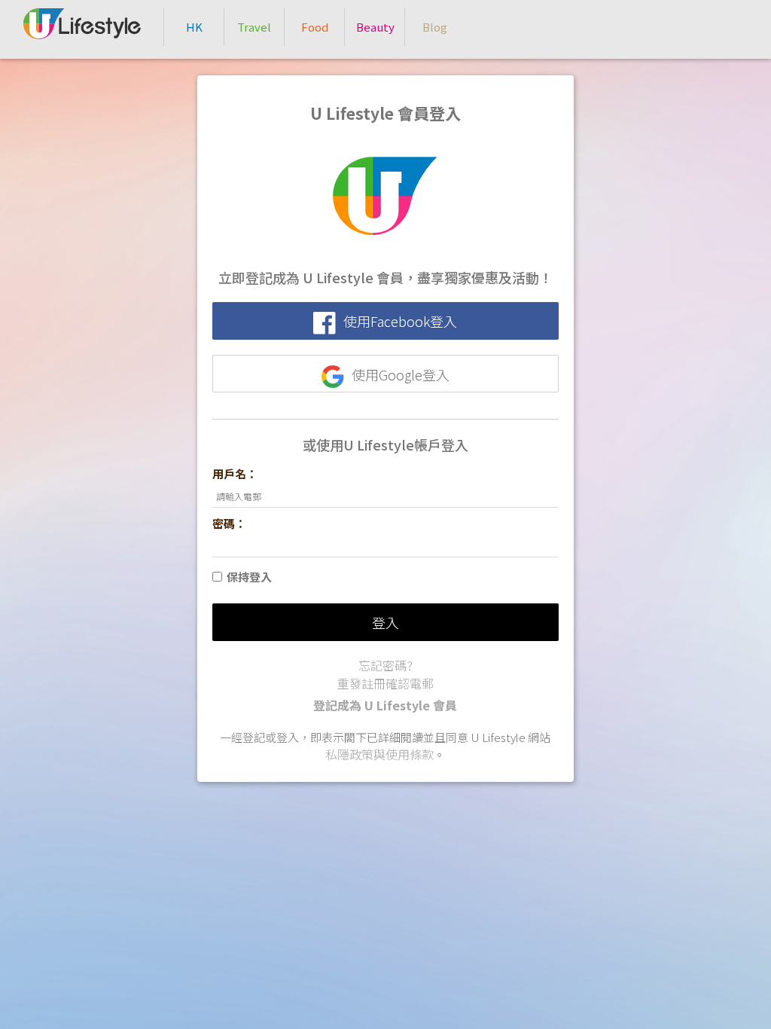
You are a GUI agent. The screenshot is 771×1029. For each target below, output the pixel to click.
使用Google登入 (400, 374)
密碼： (229, 523)
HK (194, 27)
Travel (254, 27)
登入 (385, 622)
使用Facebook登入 (400, 321)
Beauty (375, 27)
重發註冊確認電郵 (385, 683)
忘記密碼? (385, 665)
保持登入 (249, 577)
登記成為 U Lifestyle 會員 (385, 705)
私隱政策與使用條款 (379, 754)
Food (314, 27)
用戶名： (235, 473)
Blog (434, 27)
